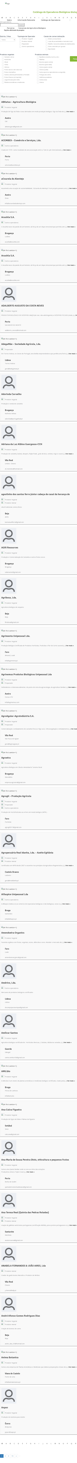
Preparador (25, 44)
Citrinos (6, 67)
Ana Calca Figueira (11, 1109)
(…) (69, 111)
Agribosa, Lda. (9, 597)
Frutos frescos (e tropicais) (12, 77)
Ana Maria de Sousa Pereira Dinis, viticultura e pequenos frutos (35, 1159)
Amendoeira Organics (12, 932)
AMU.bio (5, 1071)
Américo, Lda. (8, 982)
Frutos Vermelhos (10, 72)
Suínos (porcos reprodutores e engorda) (52, 72)
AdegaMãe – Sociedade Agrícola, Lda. (21, 344)
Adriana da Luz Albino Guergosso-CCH (21, 444)
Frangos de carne (45, 74)
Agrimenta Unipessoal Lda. (15, 636)
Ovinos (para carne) (45, 67)
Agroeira (6, 757)
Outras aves (43, 80)
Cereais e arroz (9, 57)
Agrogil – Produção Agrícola (16, 796)
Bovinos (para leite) (45, 64)
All (2, 18)
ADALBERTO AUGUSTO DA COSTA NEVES (22, 305)
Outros (41, 82)
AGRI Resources (9, 547)
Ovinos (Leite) (43, 69)
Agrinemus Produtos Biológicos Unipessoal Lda (26, 674)
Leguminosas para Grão (12, 80)
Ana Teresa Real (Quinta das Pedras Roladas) (25, 1212)
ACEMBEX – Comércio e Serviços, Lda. (21, 140)
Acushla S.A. (8, 217)
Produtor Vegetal (27, 39)
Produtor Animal (26, 41)
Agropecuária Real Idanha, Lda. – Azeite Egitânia (27, 852)
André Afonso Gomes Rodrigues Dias (20, 1315)
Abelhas (41, 59)
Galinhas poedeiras (45, 77)
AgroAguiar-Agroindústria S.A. (17, 716)
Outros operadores (27, 46)
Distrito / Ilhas (5, 36)
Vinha (6, 64)
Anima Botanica (9, 1357)
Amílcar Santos (9, 1032)
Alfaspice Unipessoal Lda (14, 894)
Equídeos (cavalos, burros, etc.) (49, 57)
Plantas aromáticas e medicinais (14, 82)
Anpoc (4, 1407)
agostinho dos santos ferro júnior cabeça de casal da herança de (35, 494)
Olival (6, 62)
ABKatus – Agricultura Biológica (18, 101)
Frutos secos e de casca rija (13, 69)
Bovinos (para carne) (46, 62)
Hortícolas (7, 59)
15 (12, 1456)
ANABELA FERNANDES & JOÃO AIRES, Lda (23, 1265)
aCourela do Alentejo (12, 178)
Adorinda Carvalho (11, 394)
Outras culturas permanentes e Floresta (16, 74)
